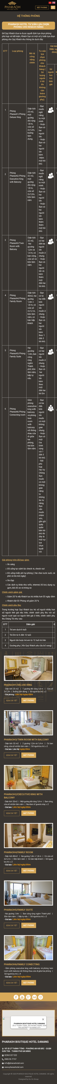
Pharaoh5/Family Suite (18, 909)
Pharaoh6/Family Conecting (22, 964)
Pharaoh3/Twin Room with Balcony (26, 739)
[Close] (43, 1019)
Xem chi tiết (11, 701)
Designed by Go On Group (29, 1079)
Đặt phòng (28, 700)
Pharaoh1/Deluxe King (18, 684)
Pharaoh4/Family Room (18, 852)
